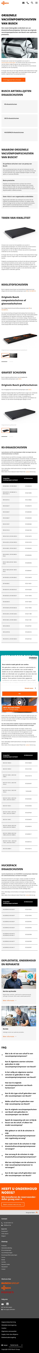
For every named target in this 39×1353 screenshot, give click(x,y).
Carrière (3, 1262)
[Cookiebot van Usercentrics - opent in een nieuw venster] (29, 658)
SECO (19, 379)
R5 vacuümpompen (6, 1250)
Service (3, 1257)
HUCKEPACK (32, 291)
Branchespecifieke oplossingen (9, 1255)
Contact (3, 1269)
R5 (27, 291)
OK (20, 693)
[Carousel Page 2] (11, 361)
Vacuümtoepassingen (6, 1252)
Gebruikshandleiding (6, 1248)
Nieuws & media (5, 1264)
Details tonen (29, 688)
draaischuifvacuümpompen (8, 62)
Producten (4, 1245)
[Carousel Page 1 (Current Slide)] (4, 361)
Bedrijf (3, 1259)
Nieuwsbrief (4, 1267)
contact (28, 471)
